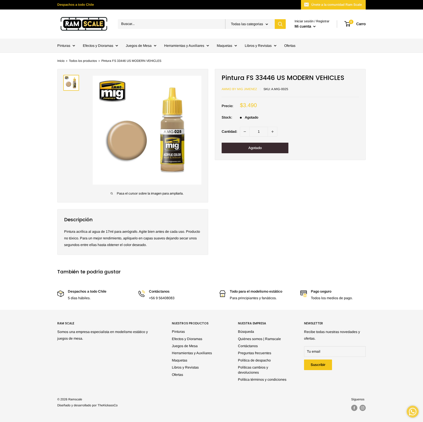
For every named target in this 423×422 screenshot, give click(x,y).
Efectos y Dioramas (98, 45)
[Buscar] (280, 24)
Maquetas (224, 45)
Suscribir (318, 365)
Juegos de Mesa (139, 45)
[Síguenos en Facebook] (354, 408)
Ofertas (289, 45)
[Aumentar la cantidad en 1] (272, 131)
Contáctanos (248, 346)
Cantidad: (229, 131)
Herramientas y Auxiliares (184, 45)
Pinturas (63, 45)
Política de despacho (254, 360)
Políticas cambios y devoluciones (253, 369)
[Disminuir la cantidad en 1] (244, 131)
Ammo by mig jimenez (239, 89)
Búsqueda (246, 331)
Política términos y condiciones (262, 379)
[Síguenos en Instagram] (363, 408)
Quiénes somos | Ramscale (259, 339)
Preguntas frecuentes (254, 353)
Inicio (61, 60)
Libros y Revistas (258, 45)
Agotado (255, 148)
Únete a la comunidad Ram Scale (336, 4)
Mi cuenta (303, 26)
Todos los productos (83, 60)
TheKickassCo (108, 405)
